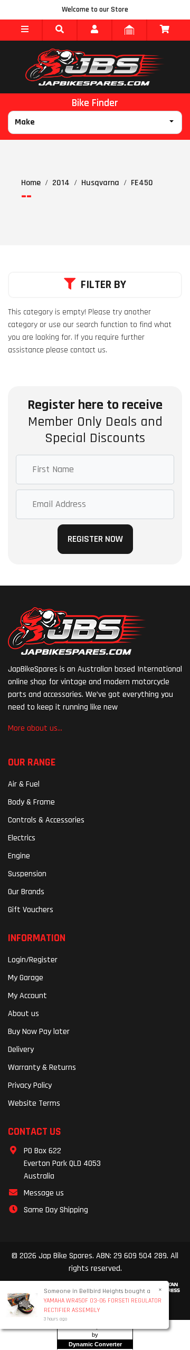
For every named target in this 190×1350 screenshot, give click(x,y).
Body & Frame (31, 802)
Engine (19, 855)
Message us (44, 1193)
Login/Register (33, 959)
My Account (27, 995)
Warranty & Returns (42, 1067)
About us (23, 1013)
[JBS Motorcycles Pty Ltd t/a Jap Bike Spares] (95, 67)
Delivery (21, 1049)
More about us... (35, 728)
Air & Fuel (24, 784)
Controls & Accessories (46, 820)
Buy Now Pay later (39, 1031)
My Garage (25, 977)
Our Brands (26, 891)
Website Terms (34, 1103)
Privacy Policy (30, 1085)
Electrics (21, 838)
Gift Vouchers (30, 909)
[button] (25, 30)
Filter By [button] (103, 285)
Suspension (27, 873)
